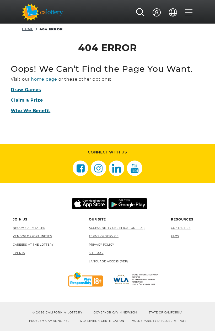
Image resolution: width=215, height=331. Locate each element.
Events (19, 253)
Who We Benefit (30, 110)
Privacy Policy (101, 244)
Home (27, 29)
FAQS (175, 236)
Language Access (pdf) (108, 261)
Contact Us (180, 228)
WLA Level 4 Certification (101, 321)
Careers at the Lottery (33, 244)
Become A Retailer (29, 228)
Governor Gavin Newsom (115, 312)
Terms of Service (104, 236)
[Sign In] (157, 12)
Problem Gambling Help (50, 321)
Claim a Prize (27, 100)
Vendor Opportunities (32, 236)
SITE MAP (96, 253)
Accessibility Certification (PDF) (116, 228)
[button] (140, 12)
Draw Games (26, 89)
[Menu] (189, 12)
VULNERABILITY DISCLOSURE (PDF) (159, 321)
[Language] (173, 12)
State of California (165, 312)
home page (44, 79)
